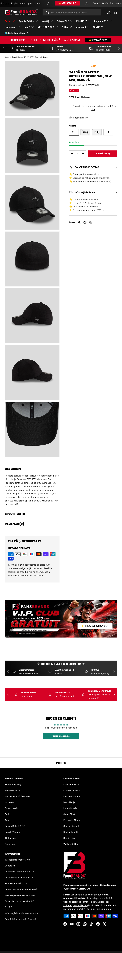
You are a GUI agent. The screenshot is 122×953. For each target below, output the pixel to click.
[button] (115, 12)
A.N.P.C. (9, 907)
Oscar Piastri (69, 814)
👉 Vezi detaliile (67, 3)
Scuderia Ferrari (13, 790)
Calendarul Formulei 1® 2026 (19, 871)
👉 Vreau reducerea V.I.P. (95, 626)
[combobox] (72, 12)
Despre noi (10, 865)
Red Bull (94, 901)
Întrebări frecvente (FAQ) (17, 859)
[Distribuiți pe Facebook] (85, 222)
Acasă (7, 57)
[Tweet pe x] (79, 222)
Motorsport (11, 843)
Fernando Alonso (72, 820)
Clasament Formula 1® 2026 (19, 877)
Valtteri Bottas (70, 843)
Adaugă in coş (103, 153)
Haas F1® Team (12, 831)
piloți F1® (81, 908)
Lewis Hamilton (71, 784)
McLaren (9, 802)
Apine (8, 820)
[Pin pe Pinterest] (91, 222)
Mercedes (104, 901)
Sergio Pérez (70, 837)
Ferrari (85, 901)
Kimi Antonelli (70, 831)
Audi (7, 814)
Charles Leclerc (71, 790)
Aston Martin (11, 808)
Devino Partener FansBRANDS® (21, 889)
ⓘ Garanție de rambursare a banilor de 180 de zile (93, 108)
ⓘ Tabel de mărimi (79, 117)
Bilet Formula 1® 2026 (16, 883)
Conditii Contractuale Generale (21, 919)
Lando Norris (70, 808)
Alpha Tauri (11, 837)
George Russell (71, 826)
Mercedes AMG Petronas (17, 796)
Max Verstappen (71, 796)
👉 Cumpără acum (98, 40)
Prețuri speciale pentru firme (20, 895)
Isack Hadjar (69, 802)
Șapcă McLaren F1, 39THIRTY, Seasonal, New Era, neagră (30, 57)
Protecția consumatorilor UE (19, 901)
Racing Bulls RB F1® (15, 826)
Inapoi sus (61, 763)
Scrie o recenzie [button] (61, 735)
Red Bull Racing (13, 784)
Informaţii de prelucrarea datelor (22, 913)
